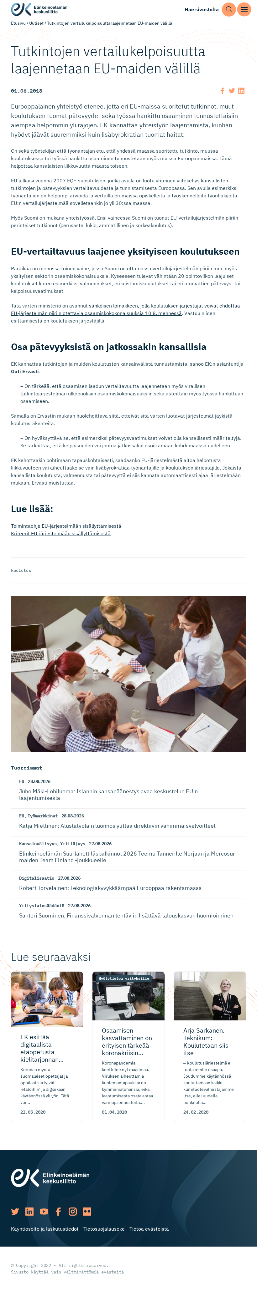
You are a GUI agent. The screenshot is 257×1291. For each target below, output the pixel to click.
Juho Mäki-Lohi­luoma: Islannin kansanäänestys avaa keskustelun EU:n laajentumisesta (108, 795)
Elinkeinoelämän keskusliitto (39, 10)
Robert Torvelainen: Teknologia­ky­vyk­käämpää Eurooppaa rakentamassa (110, 888)
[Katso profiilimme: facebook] (58, 1211)
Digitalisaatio (36, 878)
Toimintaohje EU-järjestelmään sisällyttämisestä (66, 526)
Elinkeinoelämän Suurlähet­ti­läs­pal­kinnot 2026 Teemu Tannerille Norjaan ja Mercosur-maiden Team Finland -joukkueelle (128, 857)
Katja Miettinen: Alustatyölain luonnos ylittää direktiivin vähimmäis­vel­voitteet (117, 825)
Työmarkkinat (43, 816)
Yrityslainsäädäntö (41, 905)
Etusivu (18, 23)
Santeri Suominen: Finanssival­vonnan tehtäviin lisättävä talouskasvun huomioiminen (126, 915)
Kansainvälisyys (38, 843)
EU (21, 781)
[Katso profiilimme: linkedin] (29, 1211)
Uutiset (36, 23)
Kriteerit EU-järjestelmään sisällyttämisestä (61, 533)
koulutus (21, 570)
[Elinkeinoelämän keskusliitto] (50, 1177)
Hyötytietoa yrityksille (124, 978)
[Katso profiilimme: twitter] (15, 1211)
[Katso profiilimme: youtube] (44, 1211)
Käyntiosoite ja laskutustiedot (45, 1229)
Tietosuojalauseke (104, 1229)
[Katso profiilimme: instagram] (73, 1211)
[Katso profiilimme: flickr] (87, 1211)
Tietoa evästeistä (149, 1229)
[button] (229, 10)
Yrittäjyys (72, 843)
